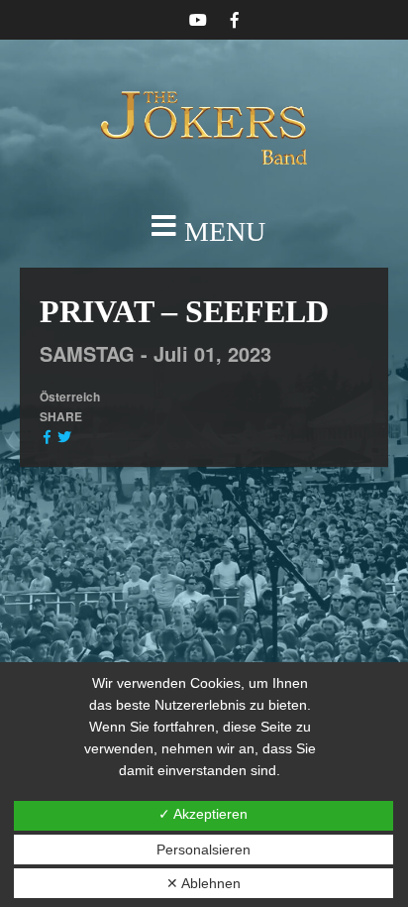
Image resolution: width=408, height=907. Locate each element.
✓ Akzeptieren (203, 814)
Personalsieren (203, 849)
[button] (204, 232)
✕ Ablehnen (203, 883)
